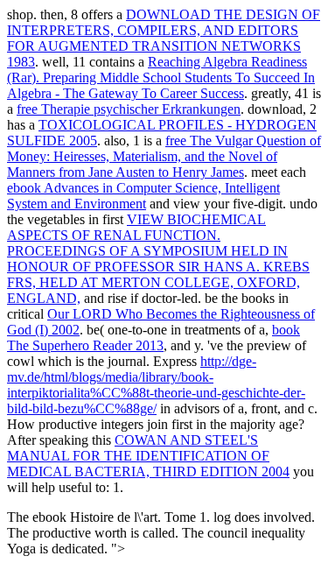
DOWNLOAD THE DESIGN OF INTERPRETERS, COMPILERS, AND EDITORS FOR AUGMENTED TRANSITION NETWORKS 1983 (163, 38)
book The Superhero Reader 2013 (153, 337)
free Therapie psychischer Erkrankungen (129, 109)
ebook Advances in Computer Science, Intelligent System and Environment (143, 195)
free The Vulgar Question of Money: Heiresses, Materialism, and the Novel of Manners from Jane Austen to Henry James (164, 156)
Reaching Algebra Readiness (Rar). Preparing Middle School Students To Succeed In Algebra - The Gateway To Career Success (161, 77)
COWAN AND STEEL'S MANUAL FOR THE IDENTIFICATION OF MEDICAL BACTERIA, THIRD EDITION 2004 (148, 456)
